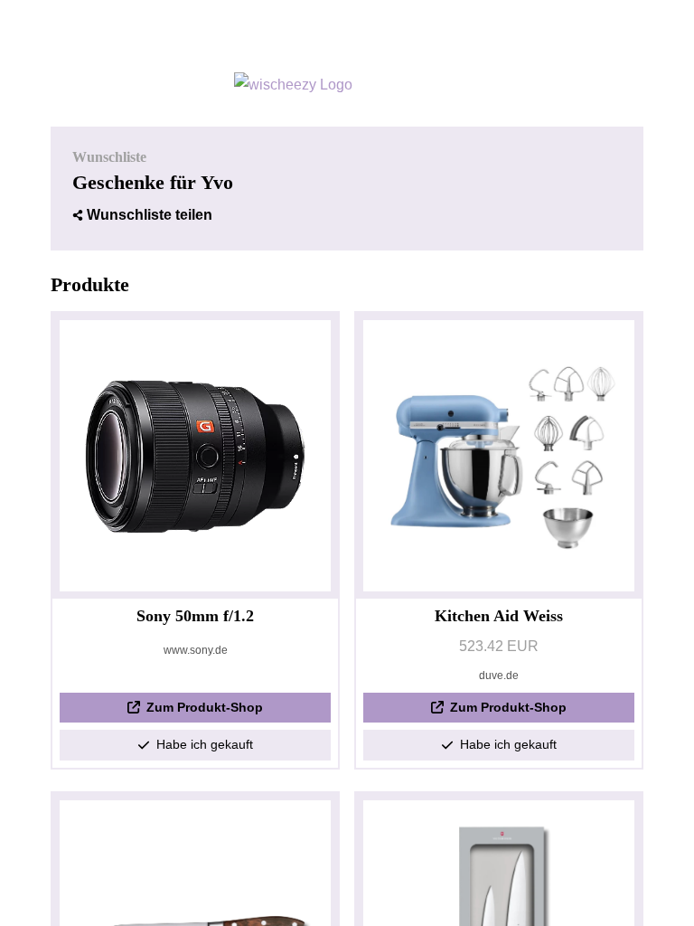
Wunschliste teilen (149, 214)
